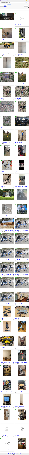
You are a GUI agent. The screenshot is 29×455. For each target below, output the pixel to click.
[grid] (3, 6)
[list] (1, 6)
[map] (6, 6)
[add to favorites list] (0, 26)
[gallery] (5, 6)
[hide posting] (13, 26)
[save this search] (28, 2)
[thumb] (2, 6)
